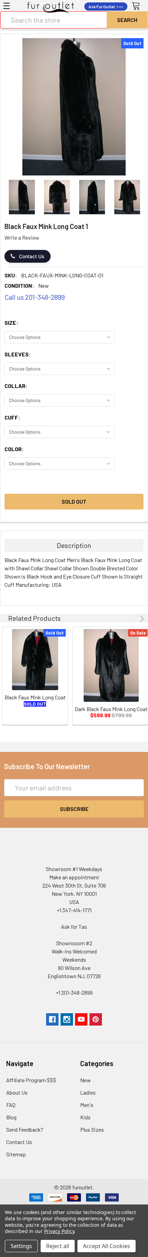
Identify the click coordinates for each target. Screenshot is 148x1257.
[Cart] (138, 6)
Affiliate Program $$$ (31, 1080)
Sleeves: (17, 354)
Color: (14, 449)
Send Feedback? (24, 1129)
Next (141, 619)
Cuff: (12, 417)
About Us (17, 1092)
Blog (11, 1117)
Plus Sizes (92, 1129)
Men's (86, 1104)
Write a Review (21, 237)
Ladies (88, 1092)
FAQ (10, 1104)
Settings (21, 1246)
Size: (11, 322)
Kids (85, 1117)
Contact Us (31, 256)
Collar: (16, 385)
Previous (130, 619)
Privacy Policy (59, 1231)
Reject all (57, 1246)
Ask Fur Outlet (105, 6)
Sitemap (16, 1154)
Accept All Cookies (106, 1246)
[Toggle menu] (6, 6)
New (85, 1080)
